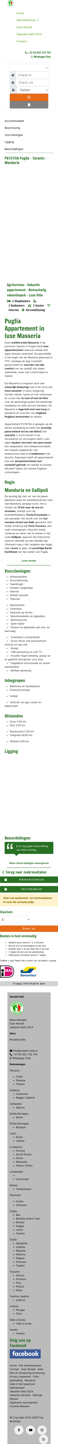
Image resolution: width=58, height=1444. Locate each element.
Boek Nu (29, 928)
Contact (21, 41)
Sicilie (13, 1239)
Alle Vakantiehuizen (30, 1365)
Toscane (14, 1271)
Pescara (20, 1080)
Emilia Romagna (19, 1113)
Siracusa (21, 1261)
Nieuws (14, 1398)
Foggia (20, 1226)
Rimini (19, 1117)
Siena (19, 1290)
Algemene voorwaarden (24, 1402)
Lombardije (16, 1171)
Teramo (20, 1084)
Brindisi (20, 1222)
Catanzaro (22, 1093)
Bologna (21, 1127)
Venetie (20, 1333)
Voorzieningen (14, 135)
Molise (13, 1185)
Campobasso (23, 1188)
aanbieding (16, 1380)
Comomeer (22, 1179)
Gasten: (7, 912)
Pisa (18, 1282)
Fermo (19, 1158)
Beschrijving (12, 127)
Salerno (20, 1107)
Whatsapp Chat (42, 57)
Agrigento (22, 1243)
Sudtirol (20, 1300)
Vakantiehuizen (26, 20)
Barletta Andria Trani (28, 1218)
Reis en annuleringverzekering (27, 1372)
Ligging (9, 142)
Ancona (20, 1150)
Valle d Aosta (17, 1319)
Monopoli (30, 1380)
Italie (40, 1369)
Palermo (21, 1254)
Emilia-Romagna (19, 1123)
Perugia (20, 1309)
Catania (20, 1246)
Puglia (13, 1211)
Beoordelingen (14, 149)
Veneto (14, 1329)
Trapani (20, 1265)
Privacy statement (20, 1376)
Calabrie (14, 1090)
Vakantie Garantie (20, 1395)
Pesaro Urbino (24, 1165)
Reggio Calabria (25, 1097)
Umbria (14, 1306)
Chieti (19, 1076)
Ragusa (20, 1258)
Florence (21, 1279)
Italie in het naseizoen (22, 1384)
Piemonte (15, 1195)
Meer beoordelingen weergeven (29, 863)
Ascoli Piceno (24, 1154)
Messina (20, 1250)
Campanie (15, 1103)
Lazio (13, 1133)
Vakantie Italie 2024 (29, 34)
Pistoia (20, 1286)
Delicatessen (17, 1387)
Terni (19, 1313)
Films (36, 1376)
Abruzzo (15, 1070)
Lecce (19, 1229)
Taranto (20, 1233)
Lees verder (29, 560)
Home (20, 13)
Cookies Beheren (20, 1406)
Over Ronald (24, 27)
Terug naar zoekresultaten (25, 872)
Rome (19, 1137)
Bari (18, 1214)
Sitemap (37, 1395)
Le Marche (16, 1147)
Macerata (21, 1161)
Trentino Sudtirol (19, 1296)
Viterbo (20, 1140)
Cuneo (20, 1201)
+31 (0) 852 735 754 (39, 52)
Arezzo (20, 1275)
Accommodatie (14, 121)
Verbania (21, 1205)
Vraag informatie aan (29, 983)
